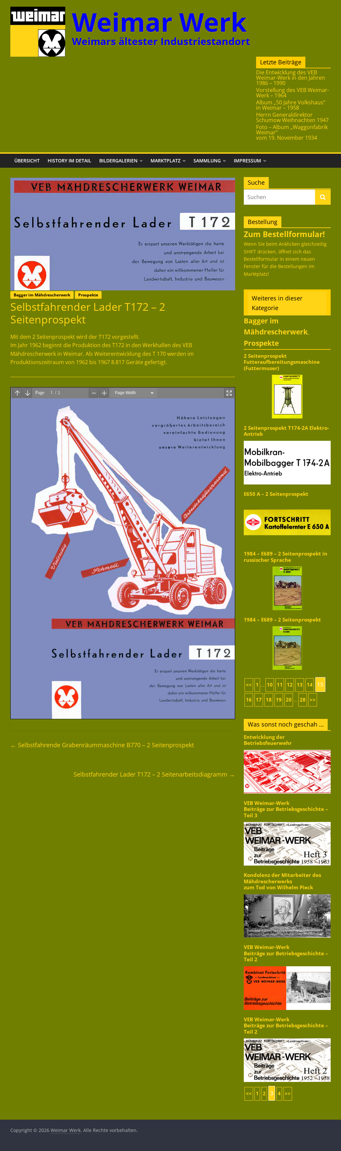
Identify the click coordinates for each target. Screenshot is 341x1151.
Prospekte (88, 295)
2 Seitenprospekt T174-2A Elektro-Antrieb (286, 430)
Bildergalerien (118, 160)
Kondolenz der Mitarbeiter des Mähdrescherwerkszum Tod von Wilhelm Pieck (282, 881)
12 (290, 684)
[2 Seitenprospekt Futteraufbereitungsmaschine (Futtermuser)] (287, 374)
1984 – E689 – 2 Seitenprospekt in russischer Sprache (285, 556)
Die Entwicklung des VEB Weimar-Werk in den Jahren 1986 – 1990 (290, 78)
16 (249, 699)
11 (280, 684)
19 (279, 699)
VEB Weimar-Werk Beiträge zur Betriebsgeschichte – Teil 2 (286, 953)
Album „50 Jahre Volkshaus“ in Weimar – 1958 (290, 105)
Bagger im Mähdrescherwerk (42, 295)
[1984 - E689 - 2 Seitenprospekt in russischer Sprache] (287, 565)
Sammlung (207, 160)
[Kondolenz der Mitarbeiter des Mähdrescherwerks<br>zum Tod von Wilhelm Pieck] (287, 893)
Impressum (247, 160)
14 (310, 684)
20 (289, 699)
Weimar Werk (159, 21)
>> (313, 699)
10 (270, 684)
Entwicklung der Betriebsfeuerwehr (268, 740)
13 (300, 684)
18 (269, 699)
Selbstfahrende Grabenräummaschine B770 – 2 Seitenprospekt (102, 745)
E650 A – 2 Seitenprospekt (276, 493)
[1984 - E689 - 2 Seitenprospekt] (287, 625)
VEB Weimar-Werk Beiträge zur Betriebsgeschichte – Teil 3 (286, 809)
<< (249, 684)
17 (259, 699)
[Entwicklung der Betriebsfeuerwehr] (287, 749)
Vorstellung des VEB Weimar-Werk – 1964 (292, 92)
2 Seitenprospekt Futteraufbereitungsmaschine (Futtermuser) (282, 362)
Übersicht (27, 160)
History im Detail (69, 160)
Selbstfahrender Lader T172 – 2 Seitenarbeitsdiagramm (154, 774)
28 (303, 699)
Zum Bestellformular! (284, 234)
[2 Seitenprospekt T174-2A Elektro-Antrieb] (287, 440)
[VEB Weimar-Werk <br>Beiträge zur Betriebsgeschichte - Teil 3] (287, 821)
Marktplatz (165, 160)
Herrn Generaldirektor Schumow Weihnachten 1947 (292, 117)
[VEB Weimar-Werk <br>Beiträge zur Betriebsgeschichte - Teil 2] (287, 965)
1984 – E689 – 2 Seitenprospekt (282, 619)
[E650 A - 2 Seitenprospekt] (287, 499)
